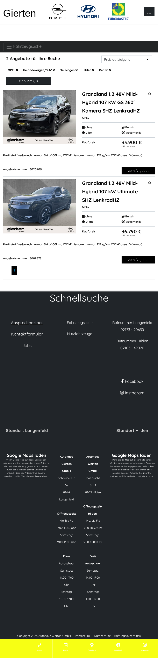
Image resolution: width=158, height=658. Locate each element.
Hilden (87, 70)
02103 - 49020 (132, 348)
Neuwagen (68, 70)
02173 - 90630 (132, 329)
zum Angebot (138, 170)
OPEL (12, 70)
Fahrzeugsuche (27, 46)
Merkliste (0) (28, 81)
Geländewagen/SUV (38, 70)
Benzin (104, 70)
